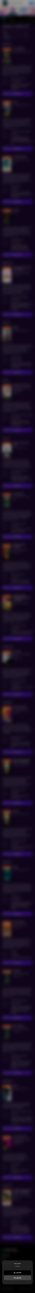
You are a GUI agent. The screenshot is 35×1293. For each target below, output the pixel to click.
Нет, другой (17, 1278)
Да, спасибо (17, 1272)
